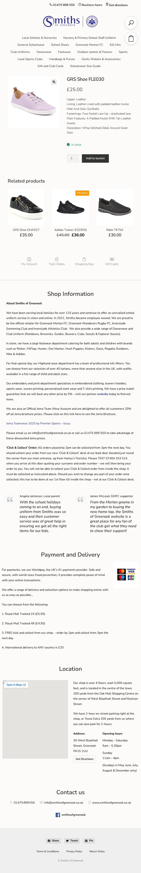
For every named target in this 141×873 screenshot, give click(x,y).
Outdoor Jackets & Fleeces (94, 52)
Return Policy (97, 851)
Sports (123, 52)
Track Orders (57, 264)
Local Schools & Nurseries (39, 38)
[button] (54, 82)
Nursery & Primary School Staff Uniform (89, 38)
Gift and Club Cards (51, 66)
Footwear (64, 52)
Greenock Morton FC (89, 45)
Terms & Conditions (48, 851)
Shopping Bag (84, 264)
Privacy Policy (74, 851)
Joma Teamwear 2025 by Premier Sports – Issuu (38, 423)
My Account (29, 264)
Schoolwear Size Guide (85, 66)
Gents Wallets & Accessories (101, 59)
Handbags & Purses (62, 59)
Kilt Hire (115, 45)
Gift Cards (111, 264)
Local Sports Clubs (30, 59)
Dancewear (44, 52)
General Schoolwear (30, 45)
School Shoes (60, 45)
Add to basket (95, 158)
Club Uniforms (20, 52)
